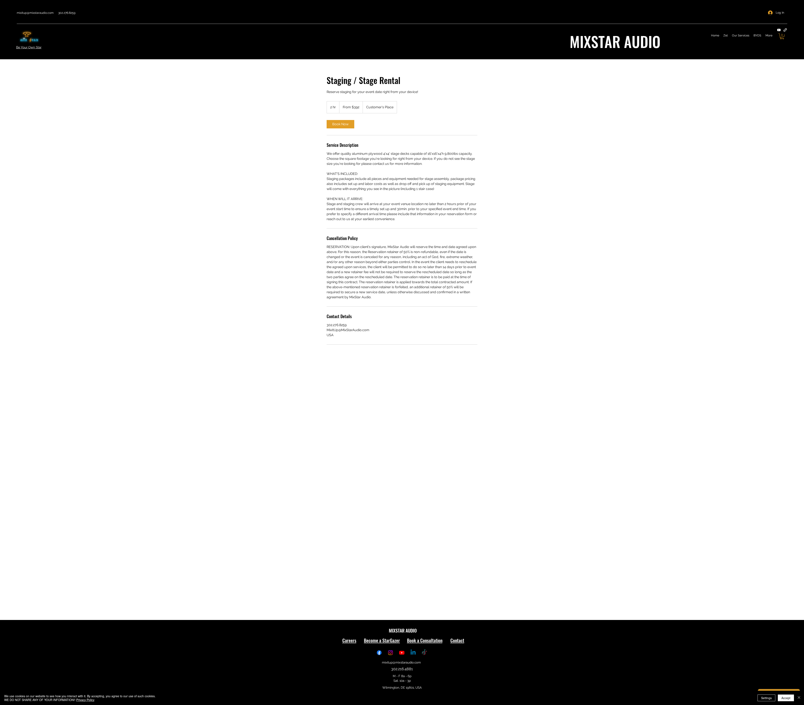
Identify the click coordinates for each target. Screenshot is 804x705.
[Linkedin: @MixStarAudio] (413, 652)
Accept (785, 698)
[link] (340, 124)
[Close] (798, 698)
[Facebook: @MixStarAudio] (379, 652)
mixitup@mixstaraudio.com (35, 12)
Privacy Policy (85, 700)
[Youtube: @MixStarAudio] (402, 652)
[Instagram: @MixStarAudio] (390, 652)
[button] (782, 36)
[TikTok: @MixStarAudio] (424, 652)
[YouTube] (779, 30)
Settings (766, 698)
